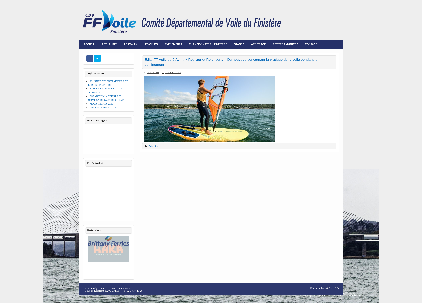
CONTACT (311, 44)
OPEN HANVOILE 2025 (103, 107)
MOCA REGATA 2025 (101, 103)
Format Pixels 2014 (330, 288)
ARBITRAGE (258, 44)
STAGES (239, 44)
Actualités (153, 146)
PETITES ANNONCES (285, 44)
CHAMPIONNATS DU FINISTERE (208, 44)
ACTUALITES (109, 44)
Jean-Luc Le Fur (173, 72)
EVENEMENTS (173, 44)
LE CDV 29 (130, 44)
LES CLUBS (151, 44)
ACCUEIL (89, 44)
